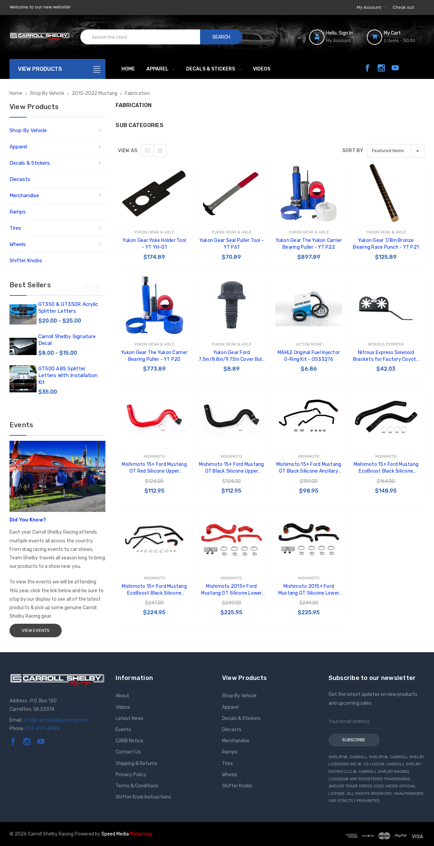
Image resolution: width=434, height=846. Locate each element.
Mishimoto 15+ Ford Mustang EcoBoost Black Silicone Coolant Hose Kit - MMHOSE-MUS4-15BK (386, 468)
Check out (403, 7)
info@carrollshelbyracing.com (55, 720)
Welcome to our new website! (40, 6)
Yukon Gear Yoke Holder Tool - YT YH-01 (154, 244)
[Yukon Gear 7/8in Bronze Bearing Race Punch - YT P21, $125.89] (385, 193)
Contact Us (128, 752)
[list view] (160, 150)
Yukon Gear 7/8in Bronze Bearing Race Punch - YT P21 (386, 244)
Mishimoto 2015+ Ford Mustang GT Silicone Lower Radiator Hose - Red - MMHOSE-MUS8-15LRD (231, 590)
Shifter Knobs (25, 260)
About (122, 696)
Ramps (17, 212)
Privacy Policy (131, 775)
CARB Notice (129, 741)
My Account (369, 7)
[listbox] (396, 150)
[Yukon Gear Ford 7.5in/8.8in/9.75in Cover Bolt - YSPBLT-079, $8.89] (231, 305)
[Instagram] (381, 67)
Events (123, 729)
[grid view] (147, 150)
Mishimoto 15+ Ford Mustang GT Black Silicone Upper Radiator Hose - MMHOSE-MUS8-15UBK (231, 468)
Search (221, 37)
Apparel (157, 69)
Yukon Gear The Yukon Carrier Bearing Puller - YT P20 (154, 356)
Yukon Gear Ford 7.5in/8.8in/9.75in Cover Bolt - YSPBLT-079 (231, 356)
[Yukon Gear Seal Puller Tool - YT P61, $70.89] (231, 193)
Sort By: (353, 150)
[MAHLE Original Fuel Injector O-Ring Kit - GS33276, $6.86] (308, 305)
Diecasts (19, 179)
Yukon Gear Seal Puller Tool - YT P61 (231, 244)
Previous (86, 288)
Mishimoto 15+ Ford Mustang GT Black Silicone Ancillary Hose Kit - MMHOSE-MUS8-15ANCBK (308, 468)
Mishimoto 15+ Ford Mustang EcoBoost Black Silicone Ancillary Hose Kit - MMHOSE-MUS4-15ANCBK (154, 590)
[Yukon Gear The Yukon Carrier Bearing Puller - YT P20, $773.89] (154, 305)
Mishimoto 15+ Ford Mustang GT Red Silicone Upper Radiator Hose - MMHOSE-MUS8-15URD (154, 468)
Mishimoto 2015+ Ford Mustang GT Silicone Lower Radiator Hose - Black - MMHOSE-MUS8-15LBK (308, 590)
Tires (15, 228)
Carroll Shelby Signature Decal (67, 339)
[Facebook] (367, 67)
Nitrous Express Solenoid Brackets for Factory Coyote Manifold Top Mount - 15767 (386, 356)
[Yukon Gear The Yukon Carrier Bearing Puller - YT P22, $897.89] (308, 193)
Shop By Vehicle (28, 130)
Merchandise (24, 195)
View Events (36, 630)
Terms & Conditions (137, 786)
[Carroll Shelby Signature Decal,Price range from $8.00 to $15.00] (23, 346)
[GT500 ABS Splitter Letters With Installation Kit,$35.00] (23, 378)
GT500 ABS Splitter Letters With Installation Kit (68, 375)
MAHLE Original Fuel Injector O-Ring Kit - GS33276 (309, 356)
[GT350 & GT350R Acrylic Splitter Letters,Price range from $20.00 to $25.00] (23, 314)
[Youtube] (395, 67)
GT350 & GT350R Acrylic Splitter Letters (68, 307)
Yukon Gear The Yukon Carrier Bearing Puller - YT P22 (309, 244)
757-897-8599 (42, 728)
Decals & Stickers (210, 69)
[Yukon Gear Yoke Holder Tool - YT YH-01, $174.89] (154, 193)
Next (96, 288)
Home (128, 69)
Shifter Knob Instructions (143, 797)
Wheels (17, 244)
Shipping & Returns (136, 763)
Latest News (129, 718)
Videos (261, 69)
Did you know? (27, 520)
